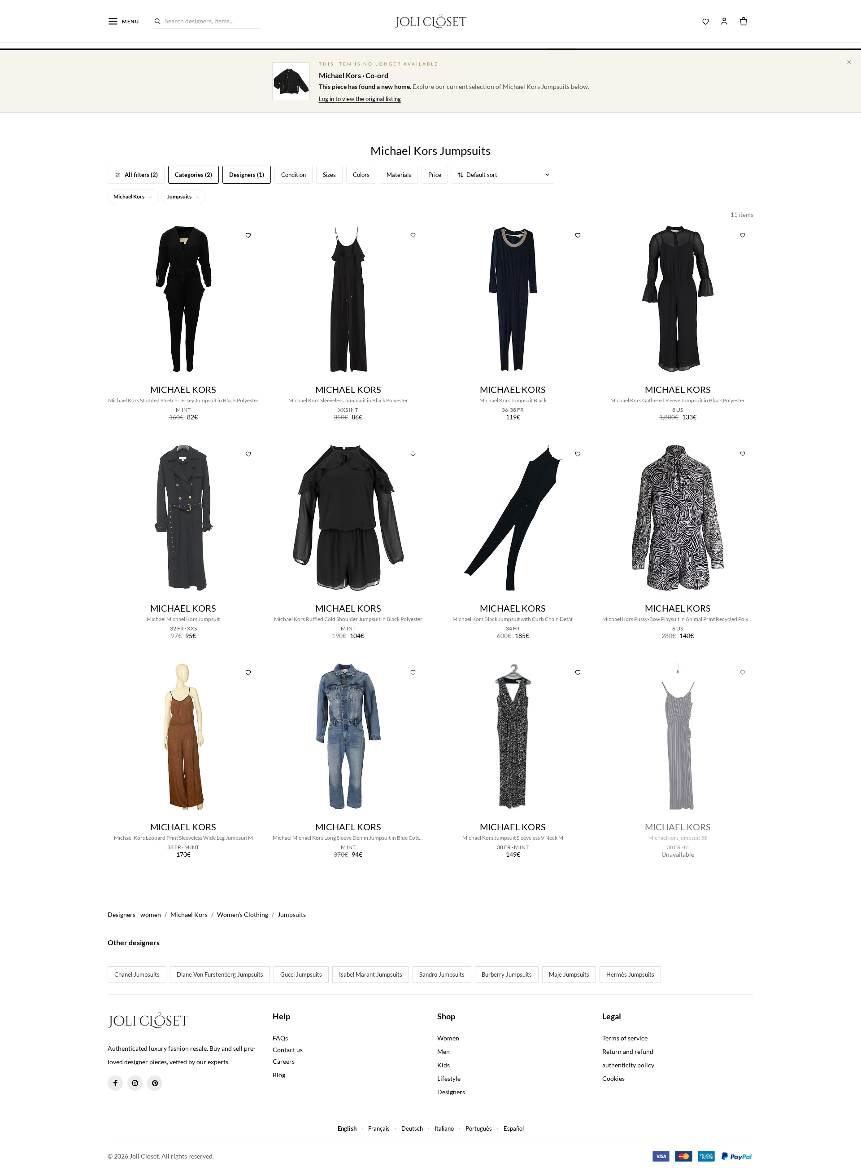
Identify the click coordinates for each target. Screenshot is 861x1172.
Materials (399, 174)
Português (478, 1128)
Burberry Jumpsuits (507, 974)
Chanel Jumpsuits (137, 974)
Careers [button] (284, 1061)
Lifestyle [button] (449, 1078)
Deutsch (412, 1128)
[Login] (724, 21)
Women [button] (448, 1038)
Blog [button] (279, 1075)
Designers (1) (246, 174)
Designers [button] (451, 1092)
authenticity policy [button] (628, 1065)
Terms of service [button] (625, 1038)
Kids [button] (443, 1065)
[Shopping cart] (743, 21)
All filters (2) (141, 174)
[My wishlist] (706, 21)
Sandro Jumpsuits (442, 974)
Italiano (444, 1128)
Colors (361, 174)
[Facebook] (115, 1083)
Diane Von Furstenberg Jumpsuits (220, 974)
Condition (293, 174)
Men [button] (443, 1051)
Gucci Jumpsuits (301, 974)
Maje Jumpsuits (569, 974)
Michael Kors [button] (129, 196)
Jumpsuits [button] (179, 196)
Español (514, 1128)
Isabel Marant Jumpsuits (370, 974)
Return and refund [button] (627, 1051)
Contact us (288, 1049)
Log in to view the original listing (360, 98)
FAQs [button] (280, 1038)
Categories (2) (193, 174)
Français (379, 1128)
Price (434, 174)
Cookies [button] (613, 1078)
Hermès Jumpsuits (630, 974)
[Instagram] (135, 1083)
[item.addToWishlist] (248, 234)
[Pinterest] (154, 1083)
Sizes (329, 174)
